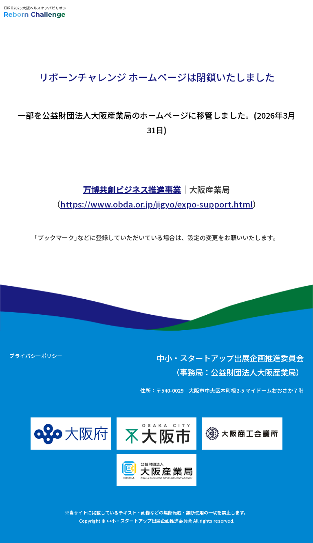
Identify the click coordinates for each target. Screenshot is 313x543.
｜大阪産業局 (156, 189)
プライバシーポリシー (35, 356)
